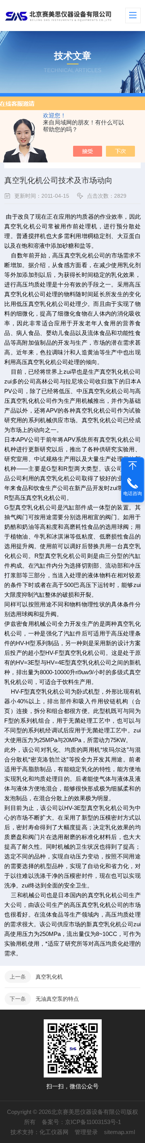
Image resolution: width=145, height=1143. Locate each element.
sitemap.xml (119, 1132)
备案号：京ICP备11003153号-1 (81, 1122)
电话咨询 (132, 493)
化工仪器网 (53, 1132)
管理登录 (86, 1132)
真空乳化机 (49, 977)
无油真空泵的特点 (57, 999)
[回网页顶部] (132, 465)
